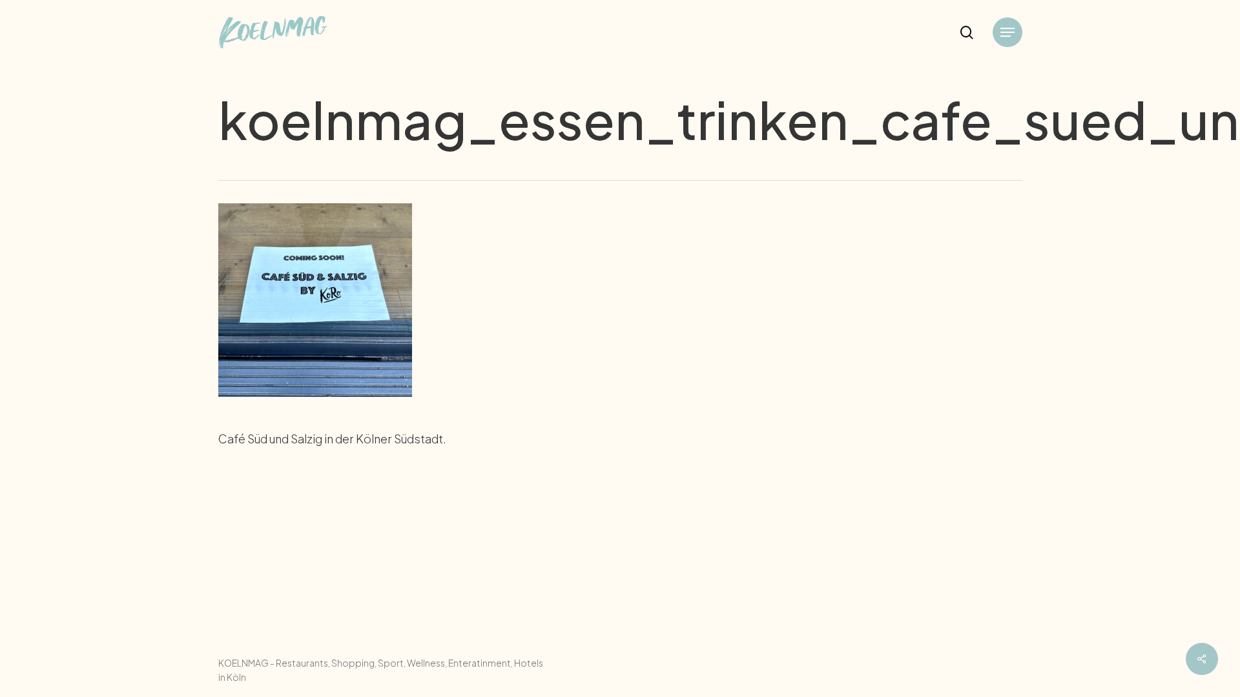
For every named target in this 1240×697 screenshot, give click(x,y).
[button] (1007, 32)
